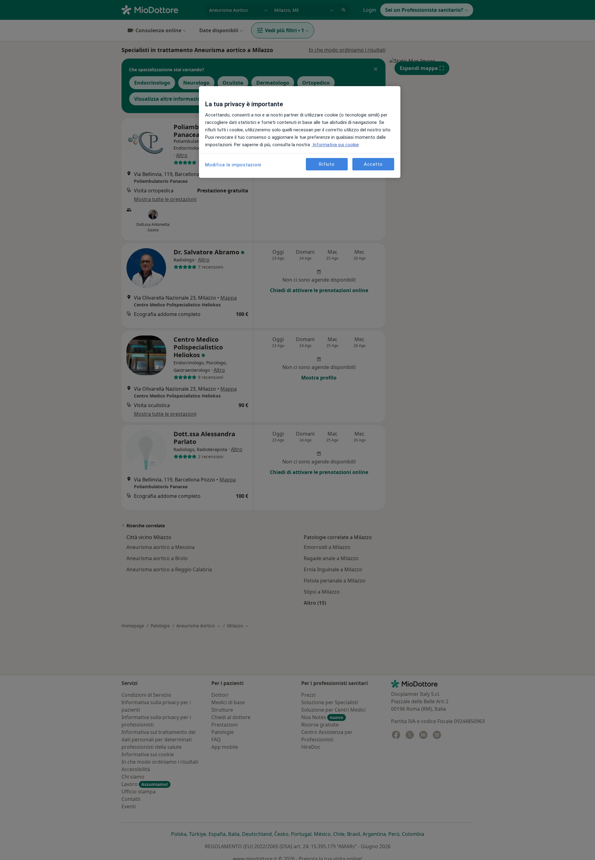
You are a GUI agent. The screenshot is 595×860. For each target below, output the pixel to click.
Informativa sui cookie (335, 144)
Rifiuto (326, 164)
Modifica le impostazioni (233, 165)
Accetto (373, 164)
